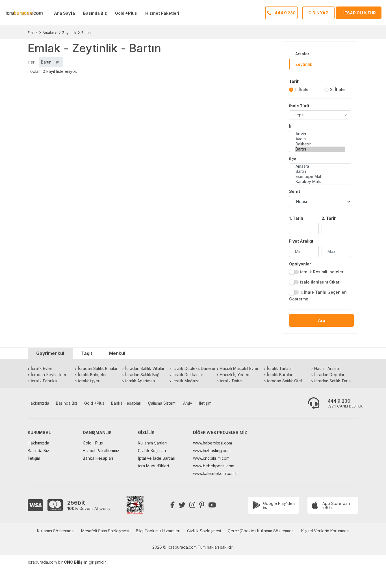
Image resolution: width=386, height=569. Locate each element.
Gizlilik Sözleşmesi (204, 530)
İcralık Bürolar (279, 374)
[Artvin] (320, 133)
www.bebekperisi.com (213, 465)
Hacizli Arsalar (327, 368)
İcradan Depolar (329, 374)
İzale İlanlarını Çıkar (319, 282)
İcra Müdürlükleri (153, 465)
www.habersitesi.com (212, 443)
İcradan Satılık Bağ (142, 374)
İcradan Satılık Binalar (98, 368)
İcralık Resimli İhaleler (321, 271)
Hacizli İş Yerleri (234, 374)
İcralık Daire (231, 380)
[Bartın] (320, 149)
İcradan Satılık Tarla (332, 380)
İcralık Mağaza (185, 380)
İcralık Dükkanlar (187, 374)
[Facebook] (172, 505)
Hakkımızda (38, 403)
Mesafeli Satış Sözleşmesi (105, 530)
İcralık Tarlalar (280, 368)
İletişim (205, 403)
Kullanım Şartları (152, 443)
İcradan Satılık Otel (284, 380)
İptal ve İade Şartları (156, 458)
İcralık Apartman (140, 380)
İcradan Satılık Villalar (144, 368)
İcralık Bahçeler (92, 374)
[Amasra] (320, 166)
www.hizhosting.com (212, 450)
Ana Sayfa (64, 13)
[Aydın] (320, 138)
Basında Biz (95, 13)
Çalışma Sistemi (162, 403)
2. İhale (337, 89)
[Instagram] (192, 505)
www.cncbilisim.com (211, 458)
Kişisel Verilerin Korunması (325, 530)
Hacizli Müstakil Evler (239, 368)
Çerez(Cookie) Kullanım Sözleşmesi (261, 530)
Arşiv (187, 403)
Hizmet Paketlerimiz (101, 450)
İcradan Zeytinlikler (48, 374)
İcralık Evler (41, 368)
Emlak (33, 32)
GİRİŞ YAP (318, 12)
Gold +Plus (126, 13)
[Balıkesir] (320, 144)
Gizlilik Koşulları (152, 450)
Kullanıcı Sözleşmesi (55, 530)
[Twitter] (182, 505)
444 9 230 (339, 401)
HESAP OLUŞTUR (358, 12)
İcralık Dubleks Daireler (194, 368)
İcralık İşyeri (89, 380)
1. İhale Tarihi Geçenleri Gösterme (318, 295)
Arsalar (302, 53)
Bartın (86, 32)
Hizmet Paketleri (162, 13)
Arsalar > (50, 32)
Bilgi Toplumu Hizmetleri (158, 530)
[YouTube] (212, 505)
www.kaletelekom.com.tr (215, 473)
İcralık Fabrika (44, 380)
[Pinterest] (201, 505)
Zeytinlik (69, 32)
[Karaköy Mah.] (320, 181)
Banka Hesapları (126, 403)
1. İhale (302, 89)
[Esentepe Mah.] (320, 176)
